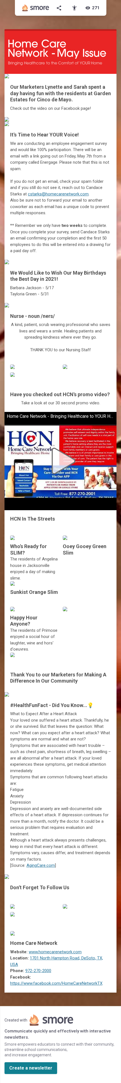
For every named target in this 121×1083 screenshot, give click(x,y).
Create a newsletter (30, 1068)
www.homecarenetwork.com (55, 951)
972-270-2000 (38, 970)
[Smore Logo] (36, 7)
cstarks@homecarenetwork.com (58, 194)
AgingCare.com (40, 865)
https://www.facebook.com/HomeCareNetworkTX (56, 983)
